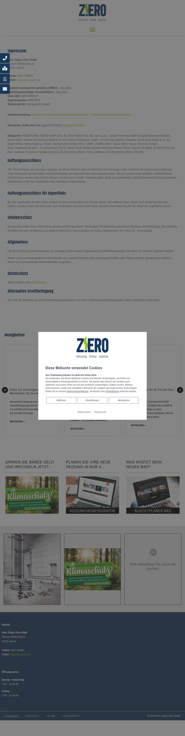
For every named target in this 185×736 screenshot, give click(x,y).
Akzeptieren (124, 400)
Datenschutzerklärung (77, 391)
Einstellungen (92, 400)
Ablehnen (61, 400)
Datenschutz (84, 412)
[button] (5, 58)
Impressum (100, 412)
